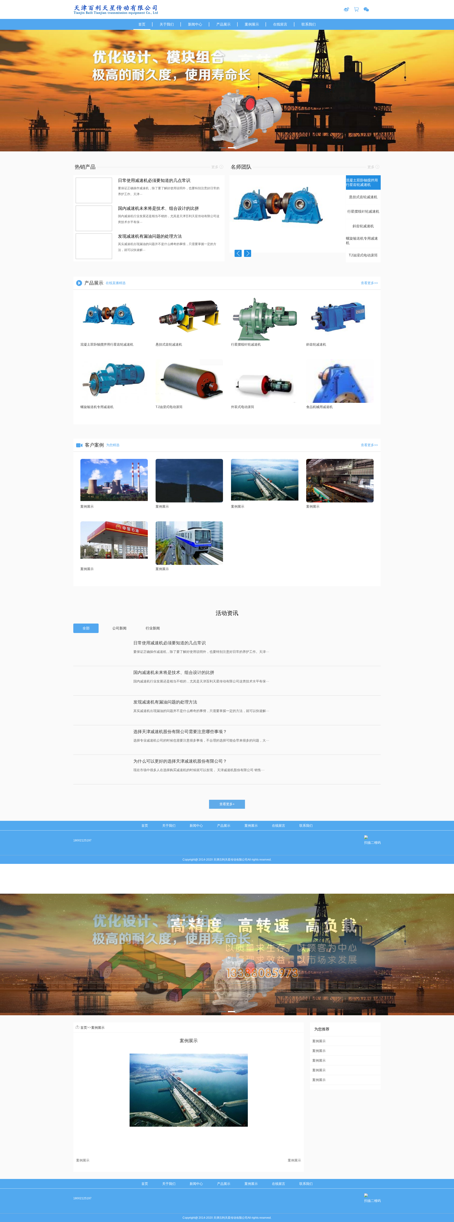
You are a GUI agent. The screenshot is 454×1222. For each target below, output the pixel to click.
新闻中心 (196, 825)
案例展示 (251, 825)
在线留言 (278, 825)
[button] (222, 147)
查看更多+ (227, 804)
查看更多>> (369, 283)
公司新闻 (119, 628)
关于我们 (168, 825)
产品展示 (223, 825)
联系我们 (306, 825)
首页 (144, 825)
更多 (215, 167)
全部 (86, 628)
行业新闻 (153, 628)
